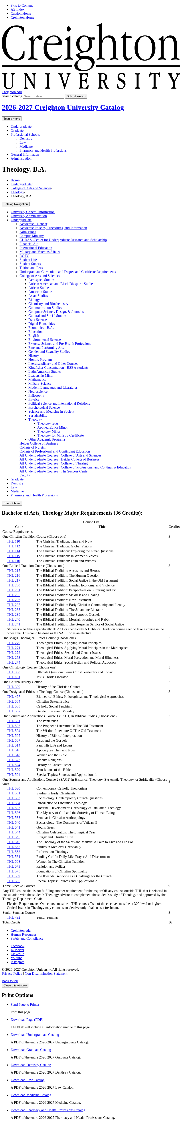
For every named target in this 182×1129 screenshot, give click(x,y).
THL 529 (13, 770)
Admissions (28, 232)
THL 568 (13, 861)
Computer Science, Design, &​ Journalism (57, 312)
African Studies (39, 288)
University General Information (33, 212)
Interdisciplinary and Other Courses (53, 363)
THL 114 (13, 551)
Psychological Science (44, 407)
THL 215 (13, 570)
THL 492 (13, 917)
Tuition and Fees (31, 268)
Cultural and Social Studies (47, 316)
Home (15, 180)
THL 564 (13, 701)
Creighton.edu (12, 92)
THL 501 (13, 721)
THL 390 (13, 687)
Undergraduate (21, 126)
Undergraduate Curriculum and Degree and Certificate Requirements (68, 272)
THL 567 (13, 711)
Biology (34, 300)
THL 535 (13, 808)
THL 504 (13, 731)
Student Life (28, 260)
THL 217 (13, 580)
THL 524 (13, 765)
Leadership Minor (40, 375)
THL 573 (13, 866)
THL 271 (13, 648)
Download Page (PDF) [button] (27, 1019)
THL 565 (13, 706)
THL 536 (13, 813)
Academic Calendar (33, 224)
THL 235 (13, 595)
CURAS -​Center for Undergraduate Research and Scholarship (63, 240)
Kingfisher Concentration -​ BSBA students (58, 367)
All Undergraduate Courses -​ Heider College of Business (59, 459)
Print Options (12, 503)
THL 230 (13, 585)
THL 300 (13, 672)
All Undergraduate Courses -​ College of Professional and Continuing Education (75, 467)
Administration (21, 158)
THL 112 (13, 546)
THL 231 (13, 590)
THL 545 (13, 837)
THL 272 (13, 653)
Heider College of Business (39, 443)
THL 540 (13, 822)
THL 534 (13, 803)
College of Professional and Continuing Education (55, 451)
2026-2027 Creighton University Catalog (63, 107)
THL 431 (13, 677)
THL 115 (13, 556)
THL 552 (13, 847)
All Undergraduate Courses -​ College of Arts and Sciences (60, 455)
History (33, 355)
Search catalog (12, 96)
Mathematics (37, 379)
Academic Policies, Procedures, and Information (53, 228)
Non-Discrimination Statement (46, 973)
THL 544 (13, 832)
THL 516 (13, 750)
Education (35, 331)
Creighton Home (22, 17)
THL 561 (13, 857)
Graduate (17, 130)
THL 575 (13, 871)
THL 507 (13, 740)
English (33, 335)
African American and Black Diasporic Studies (61, 284)
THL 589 (13, 876)
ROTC (24, 256)
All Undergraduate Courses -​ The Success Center (54, 471)
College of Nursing (33, 447)
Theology (17, 192)
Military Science (39, 383)
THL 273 (13, 657)
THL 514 (13, 745)
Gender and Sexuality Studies (49, 351)
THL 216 (13, 575)
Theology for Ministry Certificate (60, 435)
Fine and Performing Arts (46, 347)
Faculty (25, 475)
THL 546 (13, 842)
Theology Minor (48, 431)
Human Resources (23, 934)
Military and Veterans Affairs (40, 252)
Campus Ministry (32, 236)
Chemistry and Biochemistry (48, 304)
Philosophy (36, 395)
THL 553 (13, 852)
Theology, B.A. (48, 423)
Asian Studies (38, 296)
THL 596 (13, 881)
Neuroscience (37, 391)
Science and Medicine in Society (51, 411)
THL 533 (13, 798)
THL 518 (13, 755)
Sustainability (37, 415)
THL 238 (13, 610)
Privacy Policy (12, 973)
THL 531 (13, 793)
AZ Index (17, 9)
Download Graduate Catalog (31, 1050)
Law (23, 142)
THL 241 (13, 624)
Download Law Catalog (28, 1080)
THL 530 (13, 788)
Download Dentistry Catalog (31, 1065)
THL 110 (13, 541)
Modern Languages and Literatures (52, 387)
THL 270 (13, 643)
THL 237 (13, 605)
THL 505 (13, 735)
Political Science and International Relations (59, 403)
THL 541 (13, 827)
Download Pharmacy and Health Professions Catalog (48, 1110)
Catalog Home (21, 13)
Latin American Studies (44, 371)
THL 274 (13, 662)
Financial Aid (29, 244)
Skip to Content (22, 5)
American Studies (40, 292)
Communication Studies (45, 308)
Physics (33, 399)
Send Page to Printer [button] (25, 1004)
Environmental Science (44, 339)
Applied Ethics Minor (52, 427)
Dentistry (26, 138)
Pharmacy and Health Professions (43, 150)
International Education (36, 248)
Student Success (31, 264)
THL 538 (13, 817)
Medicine (26, 146)
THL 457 (13, 696)
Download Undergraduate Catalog (35, 1035)
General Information (25, 154)
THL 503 (13, 726)
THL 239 (13, 614)
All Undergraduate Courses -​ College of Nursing (54, 463)
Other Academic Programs (46, 439)
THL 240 (13, 619)
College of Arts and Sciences (31, 188)
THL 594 (13, 774)
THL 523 (13, 760)
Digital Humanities (41, 323)
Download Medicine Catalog (31, 1095)
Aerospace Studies (41, 280)
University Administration (29, 216)
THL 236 (13, 600)
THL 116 (13, 561)
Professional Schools (25, 134)
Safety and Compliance (27, 938)
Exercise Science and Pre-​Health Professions (59, 343)
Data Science (37, 319)
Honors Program (40, 359)
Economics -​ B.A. (41, 327)
